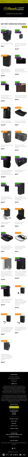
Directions (14, 407)
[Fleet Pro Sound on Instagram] (14, 448)
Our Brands (14, 381)
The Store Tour (14, 380)
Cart (26, 1)
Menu (4, 1)
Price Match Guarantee (14, 376)
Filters (24, 26)
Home (2, 18)
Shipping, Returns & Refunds (14, 378)
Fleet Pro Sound (14, 452)
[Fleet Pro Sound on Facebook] (12, 448)
